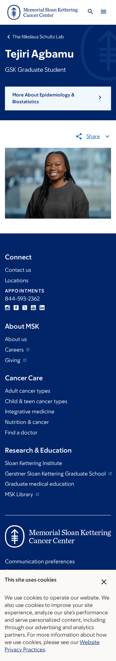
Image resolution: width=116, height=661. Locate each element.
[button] (58, 98)
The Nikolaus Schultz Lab (38, 36)
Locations (16, 280)
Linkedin (42, 307)
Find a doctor (21, 432)
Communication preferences (40, 561)
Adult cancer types (27, 391)
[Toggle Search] (90, 12)
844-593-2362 (22, 299)
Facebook (16, 307)
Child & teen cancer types (36, 401)
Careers (15, 350)
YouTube (33, 307)
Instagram (7, 307)
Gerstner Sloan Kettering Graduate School (56, 474)
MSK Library (19, 494)
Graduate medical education (39, 484)
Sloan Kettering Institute (33, 463)
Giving (13, 360)
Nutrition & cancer (27, 422)
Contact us (18, 270)
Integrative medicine (29, 411)
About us (16, 339)
